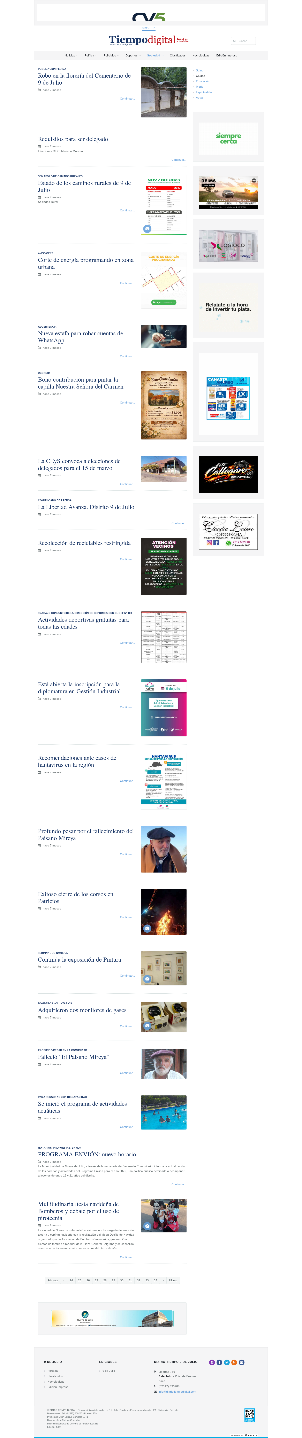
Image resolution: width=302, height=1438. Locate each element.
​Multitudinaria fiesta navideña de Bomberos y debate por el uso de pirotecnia (78, 1210)
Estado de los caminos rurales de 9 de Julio (84, 186)
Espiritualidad (204, 92)
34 (155, 1280)
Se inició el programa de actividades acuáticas (82, 1106)
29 (113, 1280)
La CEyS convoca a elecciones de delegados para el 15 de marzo (79, 464)
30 (121, 1280)
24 (71, 1280)
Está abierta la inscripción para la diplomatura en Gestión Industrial (79, 687)
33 (147, 1280)
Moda (199, 86)
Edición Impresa (57, 1387)
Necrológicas (55, 1381)
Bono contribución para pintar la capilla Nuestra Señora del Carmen (80, 382)
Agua (199, 97)
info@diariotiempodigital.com (177, 1391)
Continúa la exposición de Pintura (79, 959)
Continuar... (127, 98)
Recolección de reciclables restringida (84, 542)
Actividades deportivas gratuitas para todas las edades (83, 622)
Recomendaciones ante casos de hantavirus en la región (77, 760)
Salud (199, 70)
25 (79, 1280)
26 (88, 1280)
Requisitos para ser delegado (73, 138)
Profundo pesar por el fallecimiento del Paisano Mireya (86, 834)
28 (105, 1280)
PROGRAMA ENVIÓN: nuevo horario (87, 1154)
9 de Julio (149, 28)
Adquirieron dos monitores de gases (82, 1010)
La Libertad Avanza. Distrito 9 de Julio (86, 506)
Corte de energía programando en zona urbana (86, 263)
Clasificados (55, 1376)
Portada (52, 1370)
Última (173, 1280)
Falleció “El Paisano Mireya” (73, 1056)
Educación (203, 81)
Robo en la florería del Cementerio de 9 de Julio (84, 78)
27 (96, 1280)
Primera (52, 1280)
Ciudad (200, 75)
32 (138, 1280)
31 (130, 1280)
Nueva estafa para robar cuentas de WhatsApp (80, 336)
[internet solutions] (244, 1435)
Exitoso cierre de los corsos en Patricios (75, 897)
